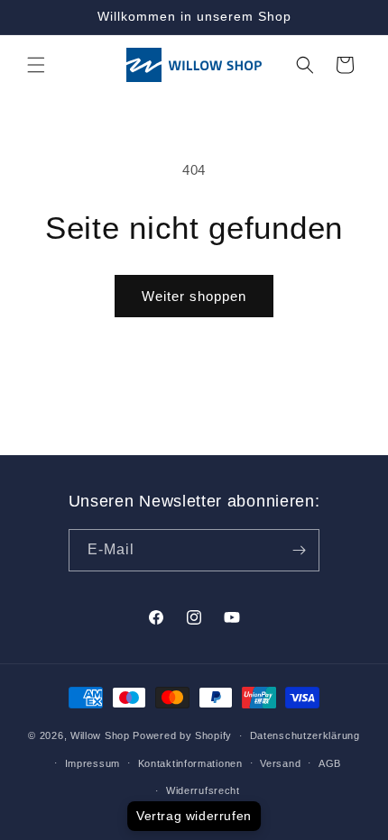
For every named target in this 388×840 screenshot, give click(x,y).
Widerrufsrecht (203, 790)
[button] (36, 65)
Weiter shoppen (194, 296)
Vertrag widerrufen (194, 815)
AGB (330, 763)
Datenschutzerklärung (305, 735)
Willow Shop (100, 735)
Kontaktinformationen (190, 763)
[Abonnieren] (299, 550)
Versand (280, 763)
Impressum (92, 763)
